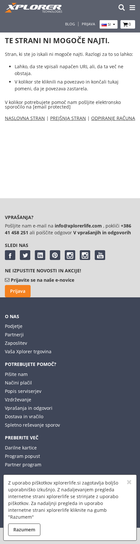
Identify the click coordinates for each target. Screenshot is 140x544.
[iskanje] (122, 8)
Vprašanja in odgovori (28, 408)
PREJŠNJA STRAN (68, 118)
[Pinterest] (55, 255)
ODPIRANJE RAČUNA (113, 118)
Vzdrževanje (18, 399)
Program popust (22, 456)
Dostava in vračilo (24, 416)
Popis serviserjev (23, 391)
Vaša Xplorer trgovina (28, 351)
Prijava (88, 24)
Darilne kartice (21, 448)
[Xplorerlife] (34, 11)
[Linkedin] (40, 255)
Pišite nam (16, 374)
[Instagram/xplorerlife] (70, 255)
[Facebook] (10, 255)
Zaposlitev (16, 343)
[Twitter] (25, 255)
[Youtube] (100, 255)
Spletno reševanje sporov (32, 425)
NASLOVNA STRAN (25, 118)
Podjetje (13, 326)
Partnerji (14, 334)
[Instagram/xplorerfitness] (85, 255)
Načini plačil (18, 383)
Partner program (23, 464)
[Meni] (132, 8)
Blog (70, 24)
